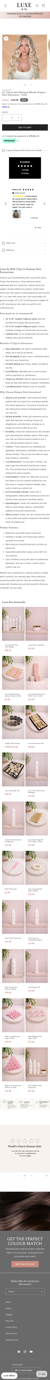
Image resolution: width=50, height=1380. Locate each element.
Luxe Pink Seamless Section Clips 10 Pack (13, 695)
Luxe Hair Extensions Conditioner (13, 840)
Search (8, 1302)
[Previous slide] (19, 1176)
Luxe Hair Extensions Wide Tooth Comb (36, 695)
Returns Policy (11, 1333)
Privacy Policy (11, 1327)
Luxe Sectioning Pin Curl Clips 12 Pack (35, 840)
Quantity (5, 112)
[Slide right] (31, 85)
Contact (8, 1308)
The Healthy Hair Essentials (35, 1086)
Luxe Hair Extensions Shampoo (36, 791)
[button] (5, 6)
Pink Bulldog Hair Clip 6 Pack (35, 1037)
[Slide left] (19, 85)
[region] (25, 203)
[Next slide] (31, 1176)
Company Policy (12, 1340)
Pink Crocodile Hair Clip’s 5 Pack (12, 1037)
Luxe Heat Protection (13, 938)
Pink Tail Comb (11, 889)
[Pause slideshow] (47, 1176)
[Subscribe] (41, 1291)
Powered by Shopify (33, 1379)
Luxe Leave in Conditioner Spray (35, 939)
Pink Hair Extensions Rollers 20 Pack (13, 1086)
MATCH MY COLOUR (25, 1264)
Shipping (9, 1314)
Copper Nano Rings (12, 743)
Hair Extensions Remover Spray (11, 988)
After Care (9, 1321)
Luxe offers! (9, 1375)
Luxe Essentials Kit (12, 790)
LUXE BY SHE (21, 1379)
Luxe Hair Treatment (36, 645)
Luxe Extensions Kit (36, 743)
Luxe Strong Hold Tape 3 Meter (35, 890)
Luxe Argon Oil (34, 987)
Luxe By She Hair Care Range (11, 646)
